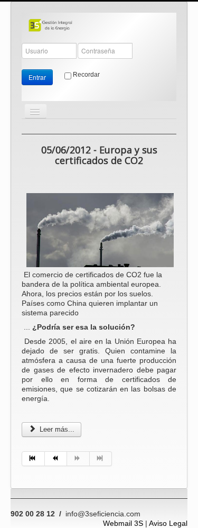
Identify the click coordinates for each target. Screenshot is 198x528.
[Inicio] (33, 458)
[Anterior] (56, 458)
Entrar (37, 76)
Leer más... (55, 429)
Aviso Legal (168, 523)
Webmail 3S (123, 523)
